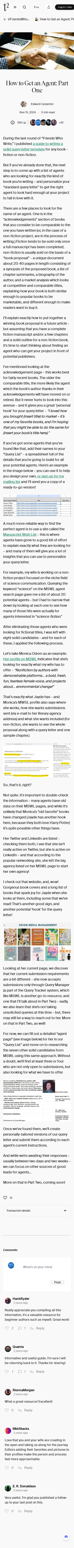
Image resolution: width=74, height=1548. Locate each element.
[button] (15, 7)
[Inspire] (6, 1198)
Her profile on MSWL (20, 659)
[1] (20, 1328)
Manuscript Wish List (20, 534)
